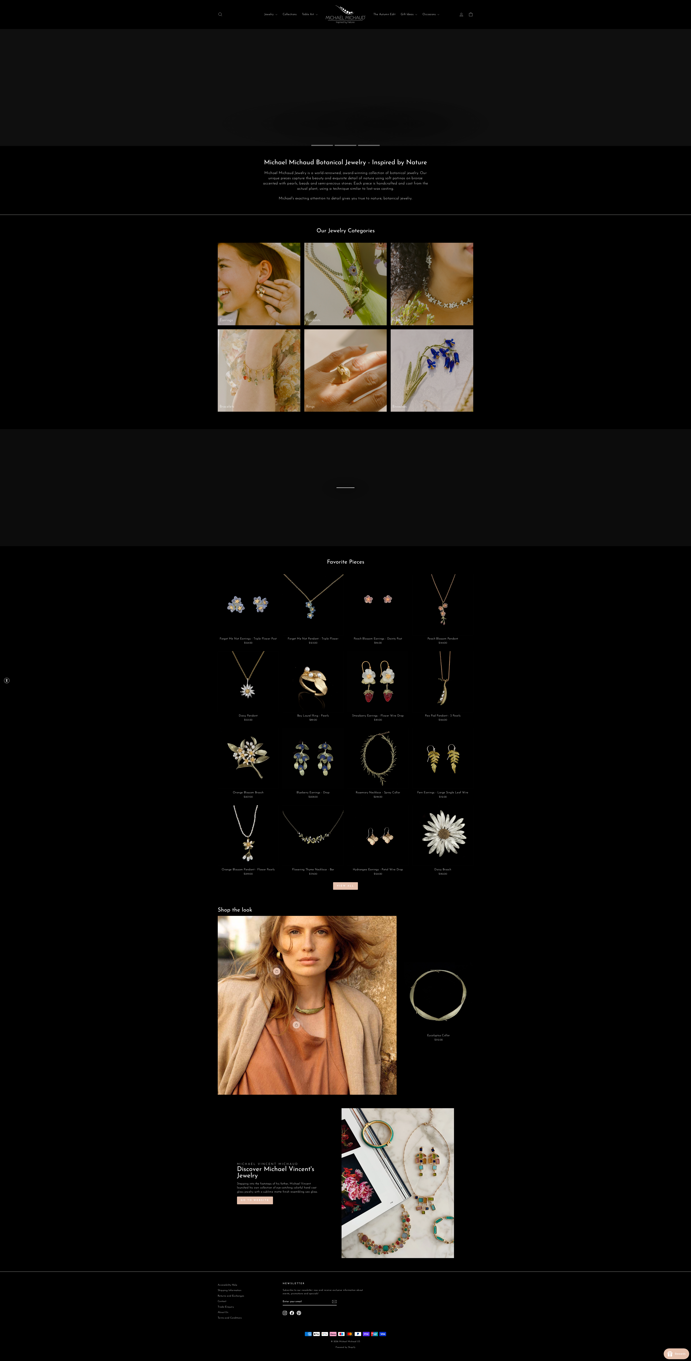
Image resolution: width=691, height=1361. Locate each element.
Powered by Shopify (345, 1347)
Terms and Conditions (230, 1318)
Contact (222, 1301)
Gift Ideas (407, 14)
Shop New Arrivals (450, 135)
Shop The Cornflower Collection (387, 135)
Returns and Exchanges (231, 1296)
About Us (223, 1312)
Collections (290, 14)
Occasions (430, 14)
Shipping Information (229, 1290)
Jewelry (269, 14)
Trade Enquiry (226, 1307)
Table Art (308, 14)
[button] (7, 680)
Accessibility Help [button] (227, 1285)
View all (345, 886)
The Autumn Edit (384, 14)
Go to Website (255, 1200)
